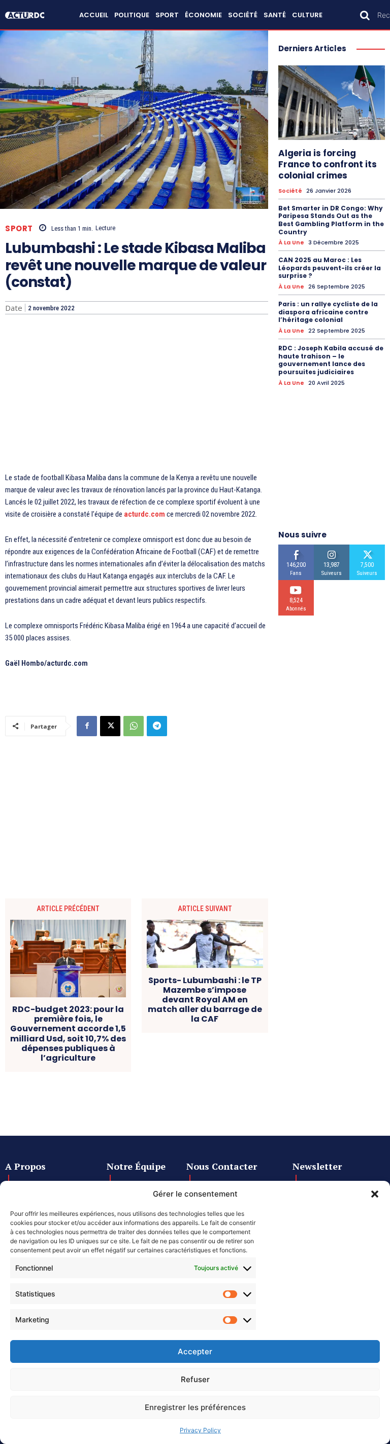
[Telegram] (157, 726)
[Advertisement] (136, 395)
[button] (375, 1194)
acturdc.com (144, 514)
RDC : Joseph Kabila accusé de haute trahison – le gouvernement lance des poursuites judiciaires (330, 360)
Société (290, 191)
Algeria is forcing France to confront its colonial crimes (327, 164)
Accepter (195, 1351)
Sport (19, 228)
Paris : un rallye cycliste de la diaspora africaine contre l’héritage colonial (328, 312)
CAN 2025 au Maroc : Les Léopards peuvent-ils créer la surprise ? (329, 268)
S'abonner (296, 584)
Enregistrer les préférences (195, 1407)
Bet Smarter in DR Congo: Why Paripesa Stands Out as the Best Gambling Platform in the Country (331, 220)
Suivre (331, 548)
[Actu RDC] (29, 15)
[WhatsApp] (133, 726)
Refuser (195, 1379)
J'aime (296, 548)
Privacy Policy (200, 1430)
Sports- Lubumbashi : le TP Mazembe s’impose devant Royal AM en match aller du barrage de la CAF (205, 1000)
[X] (110, 726)
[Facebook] (87, 726)
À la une (291, 242)
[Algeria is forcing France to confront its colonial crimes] (331, 102)
